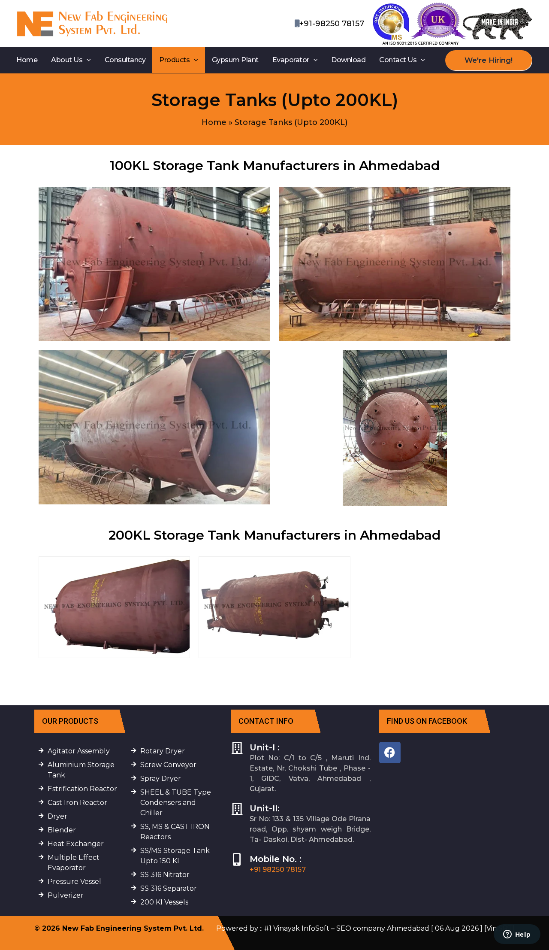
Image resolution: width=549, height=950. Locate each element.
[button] (86, 60)
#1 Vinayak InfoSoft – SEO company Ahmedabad (346, 928)
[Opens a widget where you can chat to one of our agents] (516, 935)
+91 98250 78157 (278, 869)
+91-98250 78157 (331, 23)
